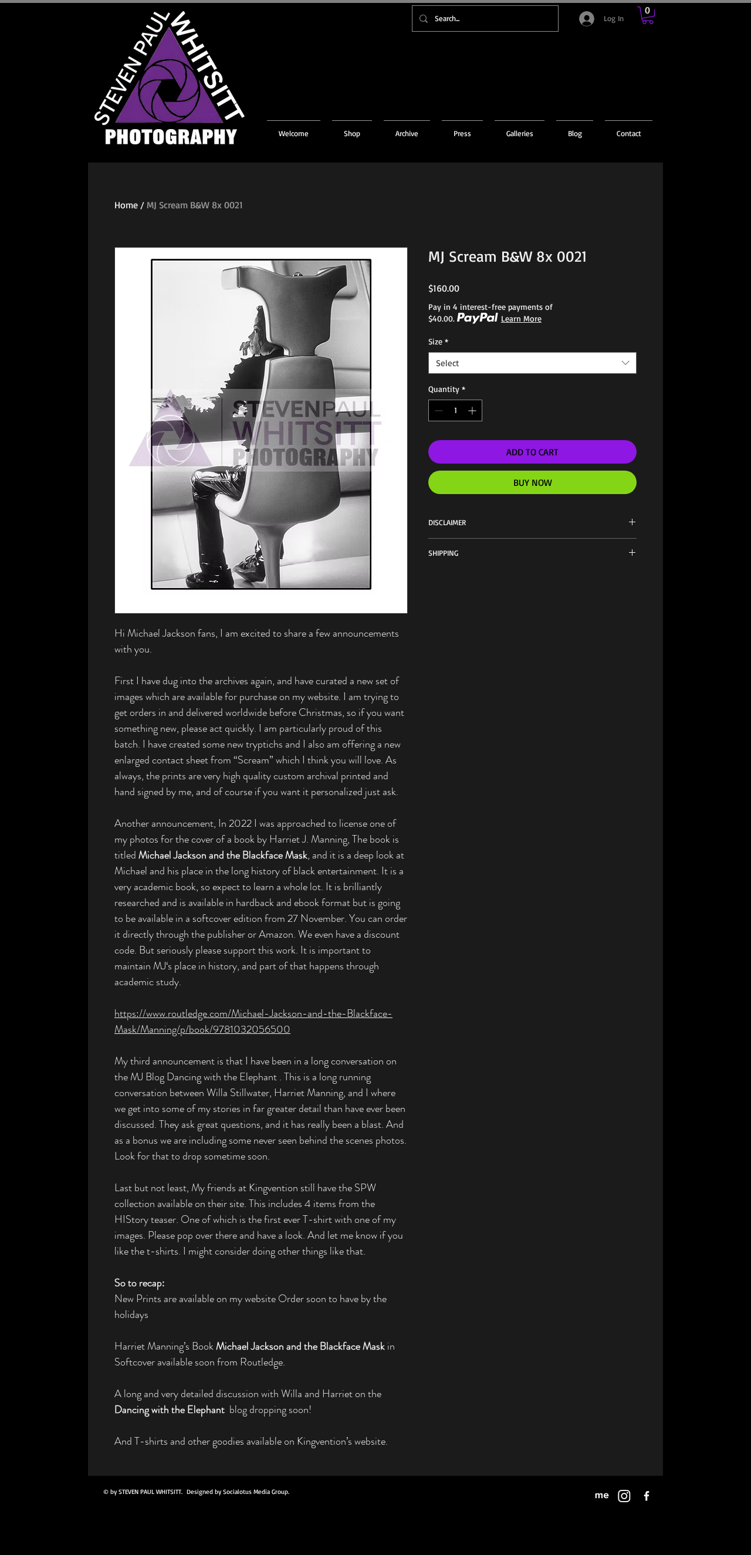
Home (126, 205)
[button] (407, 128)
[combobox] (532, 363)
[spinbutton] (455, 410)
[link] (647, 15)
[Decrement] (437, 410)
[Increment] (473, 410)
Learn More (521, 318)
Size (438, 341)
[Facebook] (646, 1496)
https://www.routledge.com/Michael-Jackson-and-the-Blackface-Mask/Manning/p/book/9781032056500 (253, 1021)
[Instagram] (624, 1496)
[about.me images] (602, 1496)
